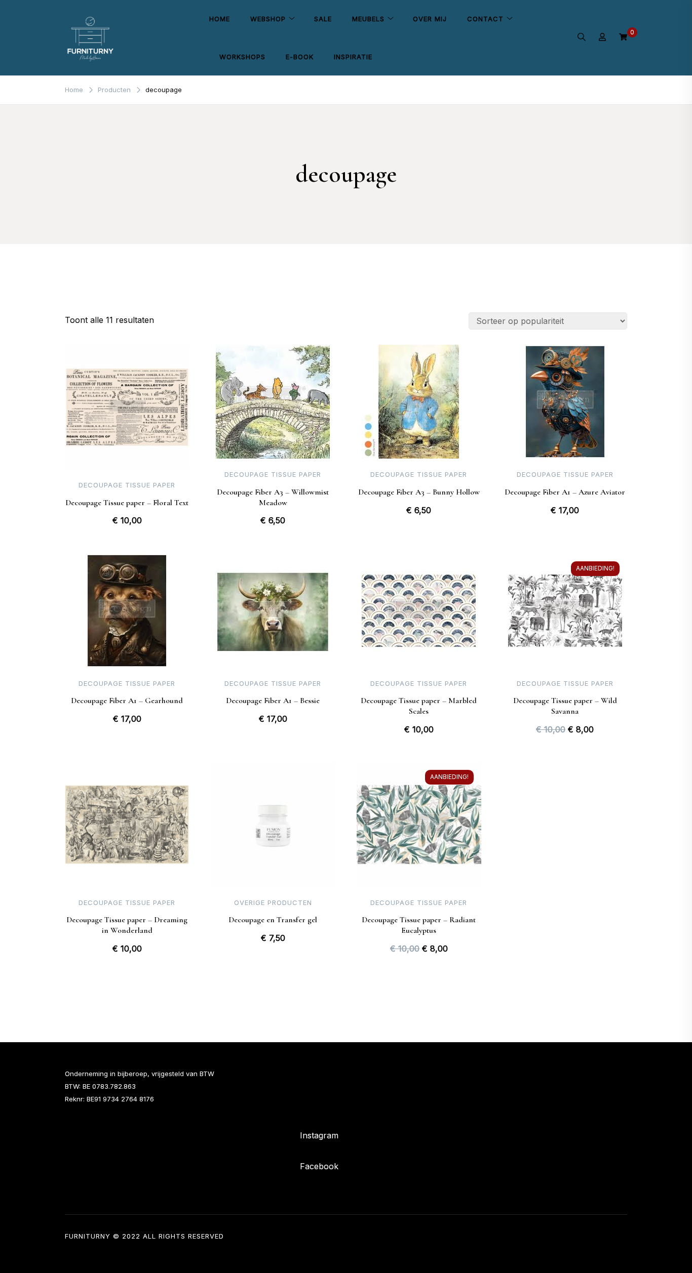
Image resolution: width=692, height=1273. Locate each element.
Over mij (430, 19)
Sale (323, 19)
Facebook (319, 1166)
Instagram (319, 1135)
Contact (485, 19)
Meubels (368, 19)
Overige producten (273, 902)
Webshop (268, 19)
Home (219, 19)
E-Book (300, 57)
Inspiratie (353, 57)
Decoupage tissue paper (127, 485)
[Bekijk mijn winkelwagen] (623, 37)
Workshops (242, 57)
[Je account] (602, 38)
